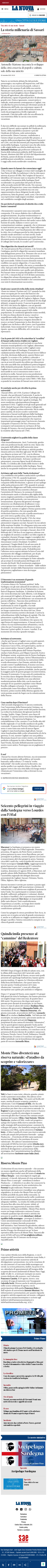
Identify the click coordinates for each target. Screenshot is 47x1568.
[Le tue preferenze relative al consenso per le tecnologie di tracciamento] (43, 1564)
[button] (23, 1321)
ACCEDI (42, 9)
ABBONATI (5, 3)
